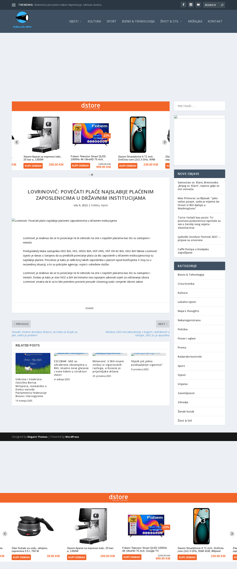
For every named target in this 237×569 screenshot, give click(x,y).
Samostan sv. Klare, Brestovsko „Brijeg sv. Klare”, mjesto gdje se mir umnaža (198, 186)
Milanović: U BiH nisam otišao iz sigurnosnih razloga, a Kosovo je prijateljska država (108, 366)
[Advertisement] (118, 61)
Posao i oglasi (187, 338)
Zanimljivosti (186, 393)
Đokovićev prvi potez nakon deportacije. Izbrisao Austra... (68, 4)
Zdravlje (183, 402)
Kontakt (215, 21)
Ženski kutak (186, 411)
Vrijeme (183, 384)
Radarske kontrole (190, 356)
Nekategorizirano (189, 320)
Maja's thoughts (188, 311)
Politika (95, 205)
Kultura (94, 21)
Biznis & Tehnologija (138, 21)
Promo (182, 347)
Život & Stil (169, 21)
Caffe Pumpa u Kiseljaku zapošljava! (193, 250)
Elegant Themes (37, 436)
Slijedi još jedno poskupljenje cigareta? (146, 362)
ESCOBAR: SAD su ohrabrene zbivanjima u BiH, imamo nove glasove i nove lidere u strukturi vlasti (71, 367)
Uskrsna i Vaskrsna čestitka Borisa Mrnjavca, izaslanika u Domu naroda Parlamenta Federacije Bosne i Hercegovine (31, 387)
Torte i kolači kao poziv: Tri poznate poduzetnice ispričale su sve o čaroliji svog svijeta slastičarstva (199, 222)
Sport (111, 21)
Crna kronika (186, 283)
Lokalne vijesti (187, 302)
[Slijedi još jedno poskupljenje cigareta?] (148, 354)
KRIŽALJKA (195, 21)
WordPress (72, 436)
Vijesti (73, 21)
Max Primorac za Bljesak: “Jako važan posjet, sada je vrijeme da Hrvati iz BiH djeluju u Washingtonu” (198, 203)
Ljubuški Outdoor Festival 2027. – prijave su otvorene (199, 238)
